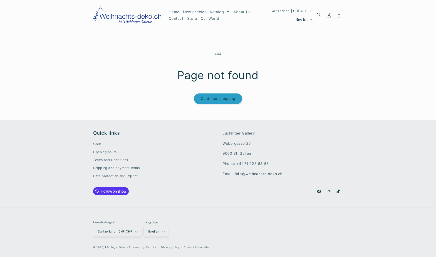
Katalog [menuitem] (217, 12)
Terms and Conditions (110, 160)
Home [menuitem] (174, 12)
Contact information (197, 247)
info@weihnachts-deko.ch (258, 173)
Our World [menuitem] (210, 18)
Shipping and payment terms (116, 168)
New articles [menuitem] (194, 12)
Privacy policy (170, 247)
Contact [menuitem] (176, 18)
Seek (97, 144)
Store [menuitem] (192, 18)
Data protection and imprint (115, 176)
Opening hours (105, 152)
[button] (319, 15)
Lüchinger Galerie (116, 247)
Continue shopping (218, 98)
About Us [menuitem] (242, 12)
